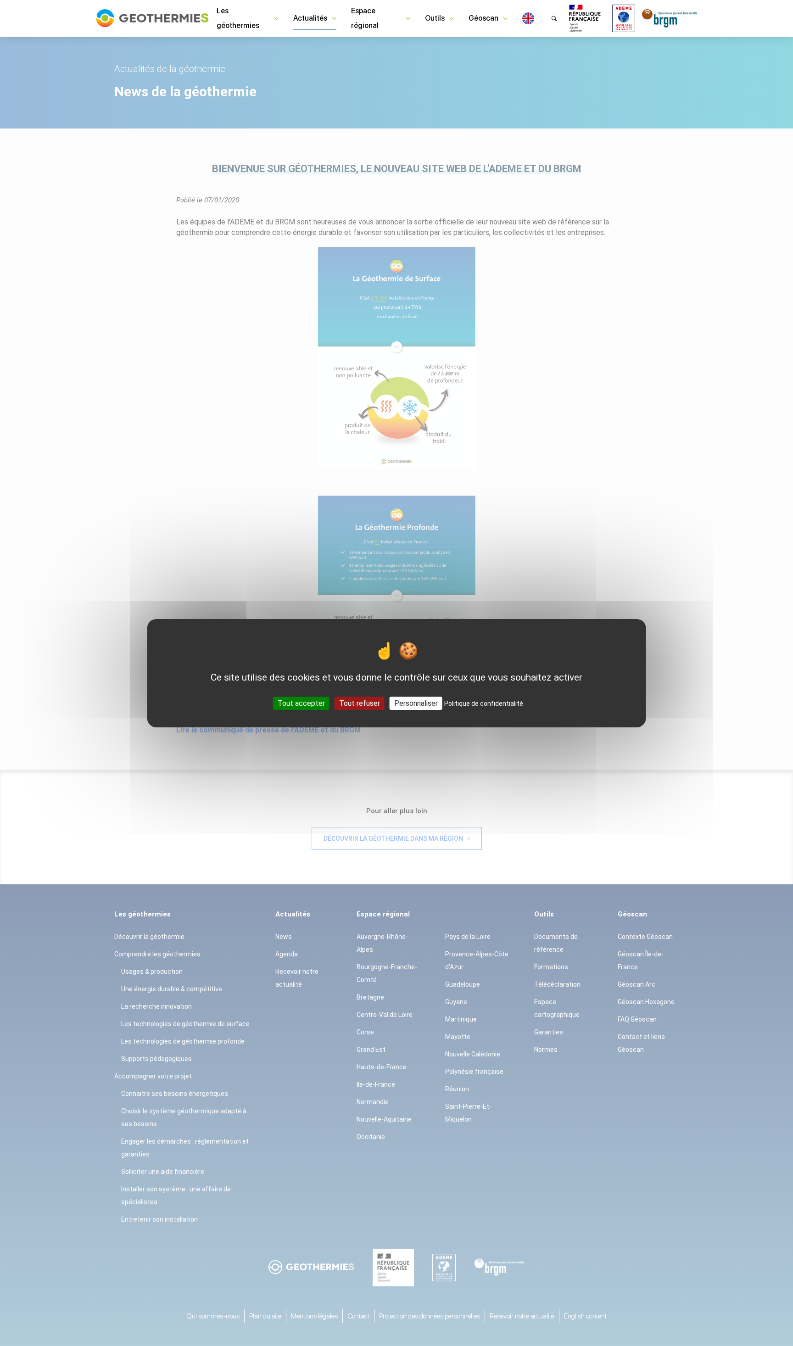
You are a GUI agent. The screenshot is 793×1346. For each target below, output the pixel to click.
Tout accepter (301, 702)
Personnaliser (416, 702)
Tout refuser (359, 702)
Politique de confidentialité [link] (483, 703)
